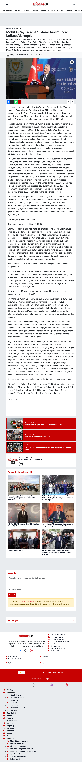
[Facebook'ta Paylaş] (8, 102)
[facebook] (18, 685)
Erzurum (51, 10)
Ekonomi (69, 10)
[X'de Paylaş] (12, 102)
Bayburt (43, 10)
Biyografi (10, 728)
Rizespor (27, 10)
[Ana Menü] (7, 4)
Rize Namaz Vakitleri (57, 639)
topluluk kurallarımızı (27, 601)
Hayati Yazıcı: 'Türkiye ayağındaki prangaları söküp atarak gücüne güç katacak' (58, 525)
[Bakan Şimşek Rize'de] (24, 539)
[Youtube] (31, 650)
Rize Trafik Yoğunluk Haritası (60, 641)
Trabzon (60, 10)
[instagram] (51, 685)
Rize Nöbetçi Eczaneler (58, 635)
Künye (44, 663)
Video (9, 715)
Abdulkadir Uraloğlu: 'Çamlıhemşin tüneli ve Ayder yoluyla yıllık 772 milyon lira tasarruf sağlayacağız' (57, 498)
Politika (19, 28)
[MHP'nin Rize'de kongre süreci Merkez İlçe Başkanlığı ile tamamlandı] (24, 513)
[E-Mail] (21, 464)
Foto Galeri (11, 713)
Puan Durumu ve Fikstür (58, 644)
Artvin (35, 10)
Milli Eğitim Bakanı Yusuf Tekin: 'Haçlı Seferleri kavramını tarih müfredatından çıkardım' (56, 552)
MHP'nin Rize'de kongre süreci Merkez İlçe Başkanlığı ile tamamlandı (23, 525)
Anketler (10, 731)
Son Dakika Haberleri (58, 648)
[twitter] (34, 685)
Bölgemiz (18, 10)
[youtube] (67, 685)
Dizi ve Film (15, 710)
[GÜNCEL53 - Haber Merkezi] (13, 461)
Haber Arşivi (55, 650)
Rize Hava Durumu (57, 637)
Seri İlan (10, 723)
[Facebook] (20, 650)
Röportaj (10, 726)
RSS (22, 672)
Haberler (9, 28)
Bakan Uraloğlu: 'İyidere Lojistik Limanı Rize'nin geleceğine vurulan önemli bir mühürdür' (22, 498)
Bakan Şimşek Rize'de (16, 550)
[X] (24, 650)
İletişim (10, 663)
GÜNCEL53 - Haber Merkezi (30, 459)
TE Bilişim (46, 679)
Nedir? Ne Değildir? (14, 659)
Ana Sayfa (10, 690)
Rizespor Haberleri (17, 698)
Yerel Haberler (16, 705)
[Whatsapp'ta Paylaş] (16, 102)
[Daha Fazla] (19, 102)
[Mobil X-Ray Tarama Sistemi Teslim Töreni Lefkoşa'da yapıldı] (41, 78)
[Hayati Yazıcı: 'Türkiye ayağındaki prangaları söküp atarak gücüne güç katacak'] (58, 513)
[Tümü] (73, 620)
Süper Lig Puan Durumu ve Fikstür (23, 751)
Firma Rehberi (12, 721)
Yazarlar (10, 718)
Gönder (12, 595)
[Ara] (74, 4)
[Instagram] (28, 650)
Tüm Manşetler (56, 646)
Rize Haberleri (7, 10)
